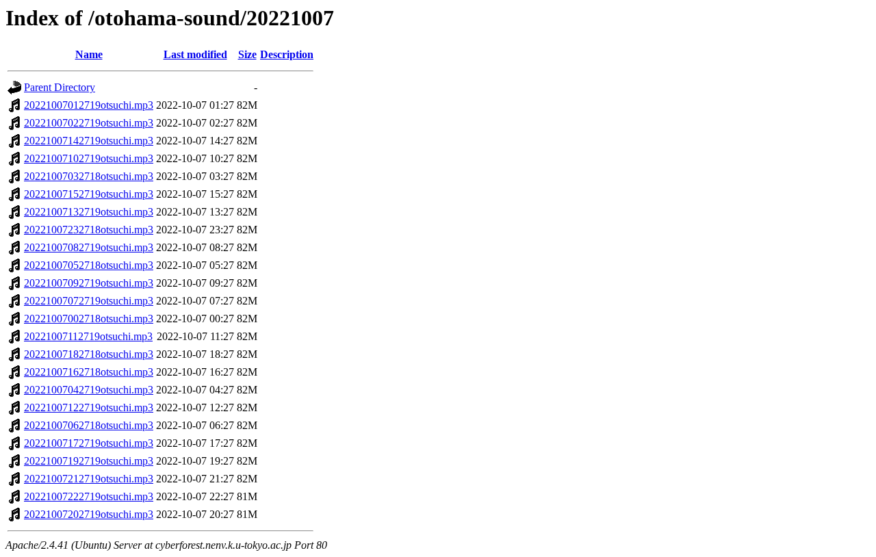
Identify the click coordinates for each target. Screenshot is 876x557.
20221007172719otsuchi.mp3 (88, 443)
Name (89, 54)
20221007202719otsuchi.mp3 (88, 514)
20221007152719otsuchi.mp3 (88, 194)
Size (247, 54)
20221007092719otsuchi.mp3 (88, 283)
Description (286, 54)
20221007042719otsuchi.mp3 (88, 390)
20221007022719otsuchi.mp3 (88, 123)
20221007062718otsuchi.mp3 (88, 425)
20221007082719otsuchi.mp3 (88, 247)
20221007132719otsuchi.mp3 (88, 212)
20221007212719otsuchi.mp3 (88, 478)
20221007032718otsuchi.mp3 (88, 176)
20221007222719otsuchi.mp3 (88, 496)
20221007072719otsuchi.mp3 (88, 301)
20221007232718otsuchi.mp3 (88, 229)
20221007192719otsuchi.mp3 (88, 461)
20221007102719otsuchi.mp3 (88, 158)
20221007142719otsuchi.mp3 (88, 140)
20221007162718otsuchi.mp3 (88, 372)
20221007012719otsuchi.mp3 (88, 105)
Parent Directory (59, 87)
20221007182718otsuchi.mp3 (88, 354)
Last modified (195, 54)
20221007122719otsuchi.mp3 (88, 407)
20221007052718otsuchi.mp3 (88, 265)
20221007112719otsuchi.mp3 (88, 336)
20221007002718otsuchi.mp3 (88, 318)
